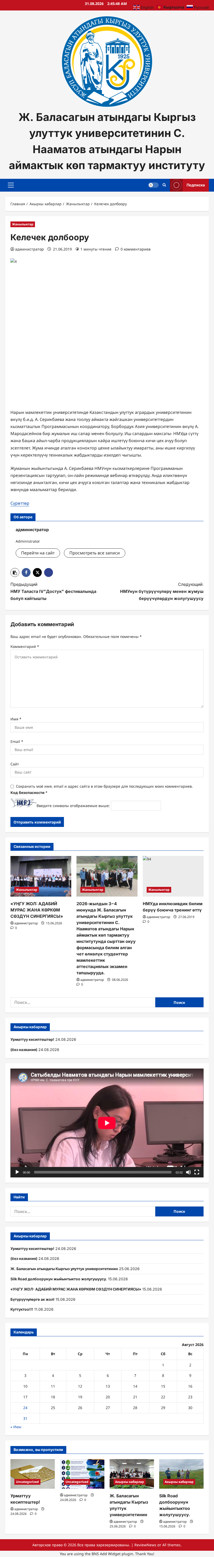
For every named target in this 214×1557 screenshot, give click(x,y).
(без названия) (23, 1049)
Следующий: (162, 591)
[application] (107, 1123)
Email (16, 741)
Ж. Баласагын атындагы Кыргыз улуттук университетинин (64, 1268)
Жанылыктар (22, 224)
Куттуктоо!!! (21, 1309)
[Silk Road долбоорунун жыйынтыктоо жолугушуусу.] (181, 1474)
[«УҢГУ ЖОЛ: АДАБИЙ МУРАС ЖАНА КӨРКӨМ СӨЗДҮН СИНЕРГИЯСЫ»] (40, 876)
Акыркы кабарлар (129, 1482)
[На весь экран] (196, 1172)
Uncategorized (27, 1482)
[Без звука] (188, 1172)
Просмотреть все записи (94, 553)
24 (25, 1407)
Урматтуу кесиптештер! (32, 1039)
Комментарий (24, 646)
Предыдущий (53, 591)
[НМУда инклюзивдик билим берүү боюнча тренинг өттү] (173, 876)
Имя (15, 718)
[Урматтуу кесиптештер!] (32, 1474)
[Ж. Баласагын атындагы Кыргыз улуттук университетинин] (132, 1474)
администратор (29, 249)
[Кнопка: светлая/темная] (153, 185)
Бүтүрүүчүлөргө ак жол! (32, 1299)
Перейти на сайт (38, 553)
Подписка (196, 185)
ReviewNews (145, 1544)
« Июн (15, 1426)
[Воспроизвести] (17, 1172)
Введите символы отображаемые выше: (73, 805)
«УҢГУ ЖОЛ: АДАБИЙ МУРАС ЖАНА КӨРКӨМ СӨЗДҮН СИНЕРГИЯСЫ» (36, 910)
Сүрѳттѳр (19, 503)
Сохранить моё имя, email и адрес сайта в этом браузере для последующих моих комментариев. (104, 786)
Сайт (14, 763)
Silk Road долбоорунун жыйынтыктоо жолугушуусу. (58, 1279)
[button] (10, 185)
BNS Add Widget (106, 1553)
